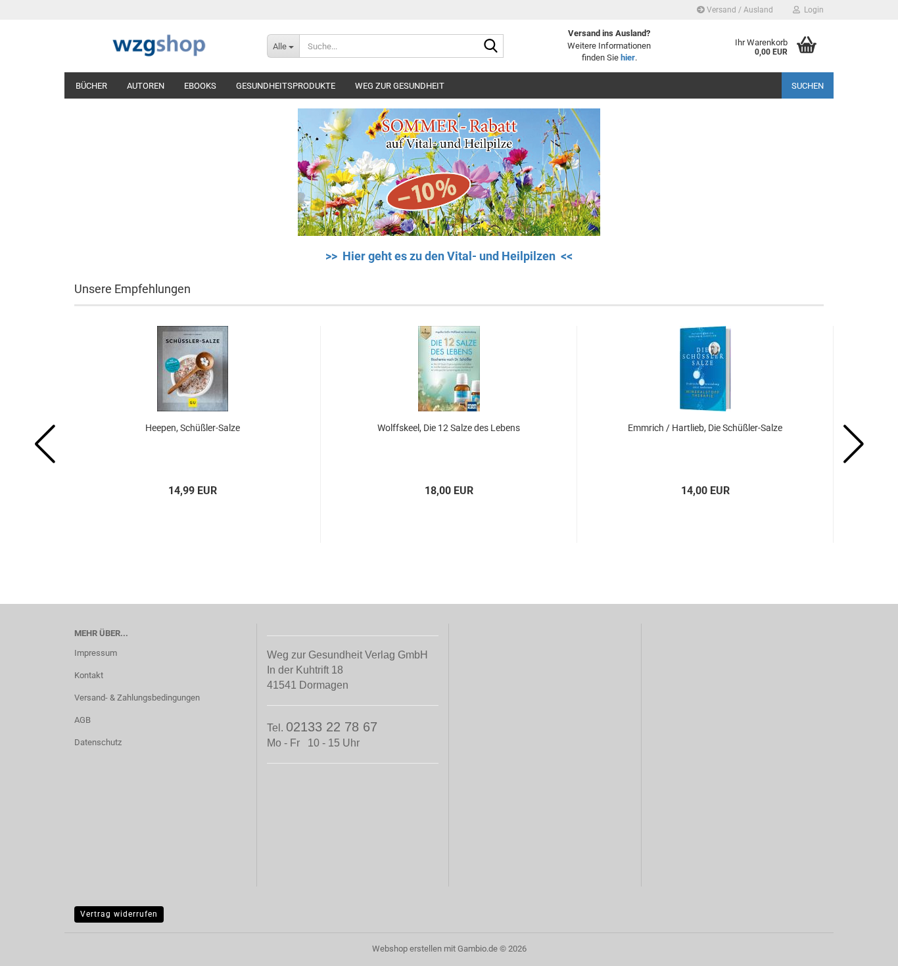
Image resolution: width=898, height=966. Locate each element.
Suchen (808, 86)
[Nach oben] (862, 946)
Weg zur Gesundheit (399, 86)
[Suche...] (491, 46)
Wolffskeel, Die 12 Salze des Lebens (448, 428)
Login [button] (812, 9)
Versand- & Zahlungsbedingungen (137, 697)
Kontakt (88, 675)
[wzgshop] (160, 46)
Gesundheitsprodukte (285, 86)
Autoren (145, 86)
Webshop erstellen (407, 949)
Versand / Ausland (739, 9)
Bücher (91, 86)
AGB (82, 720)
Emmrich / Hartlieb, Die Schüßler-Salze (705, 428)
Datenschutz (98, 742)
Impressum (95, 653)
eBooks (200, 86)
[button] (44, 444)
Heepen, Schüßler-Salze (192, 428)
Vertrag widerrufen (119, 914)
